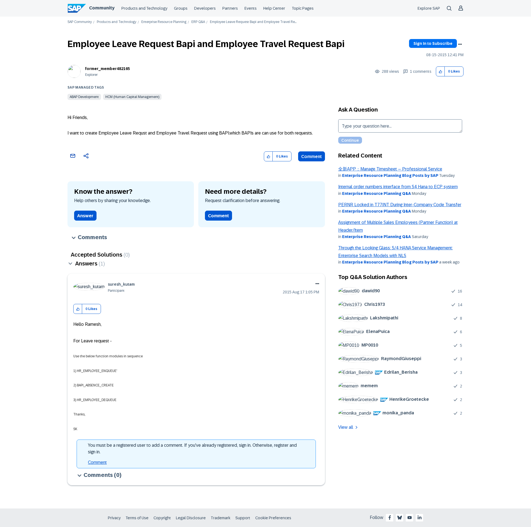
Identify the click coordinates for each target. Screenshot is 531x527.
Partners (230, 8)
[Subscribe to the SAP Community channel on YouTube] (409, 517)
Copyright (162, 518)
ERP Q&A (198, 22)
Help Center (274, 8)
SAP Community (79, 22)
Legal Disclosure (191, 518)
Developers (205, 8)
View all (345, 427)
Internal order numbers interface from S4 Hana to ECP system (398, 186)
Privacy (114, 518)
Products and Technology (144, 8)
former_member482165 (107, 68)
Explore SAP (429, 8)
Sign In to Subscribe (432, 43)
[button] (440, 71)
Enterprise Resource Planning (163, 22)
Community (101, 8)
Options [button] (460, 44)
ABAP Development (84, 97)
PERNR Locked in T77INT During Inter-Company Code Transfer (399, 204)
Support (242, 518)
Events (250, 8)
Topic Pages (303, 8)
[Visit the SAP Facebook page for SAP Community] (389, 517)
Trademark (220, 518)
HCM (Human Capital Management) (132, 97)
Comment (311, 156)
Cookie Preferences (273, 518)
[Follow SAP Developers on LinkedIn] (419, 517)
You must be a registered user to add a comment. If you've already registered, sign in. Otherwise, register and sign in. (192, 448)
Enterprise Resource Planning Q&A (376, 193)
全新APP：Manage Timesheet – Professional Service (390, 169)
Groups (181, 8)
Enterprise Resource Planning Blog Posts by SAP (390, 175)
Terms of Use (137, 518)
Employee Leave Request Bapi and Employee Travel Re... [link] (253, 22)
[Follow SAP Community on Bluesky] (399, 517)
